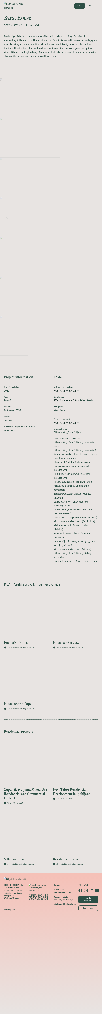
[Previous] (7, 217)
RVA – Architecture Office (66, 390)
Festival (80, 6)
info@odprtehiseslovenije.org (65, 904)
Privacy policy (9, 909)
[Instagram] (85, 890)
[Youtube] (96, 890)
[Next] (95, 217)
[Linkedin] (91, 890)
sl (90, 6)
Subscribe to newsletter (88, 899)
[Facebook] (79, 890)
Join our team (88, 908)
